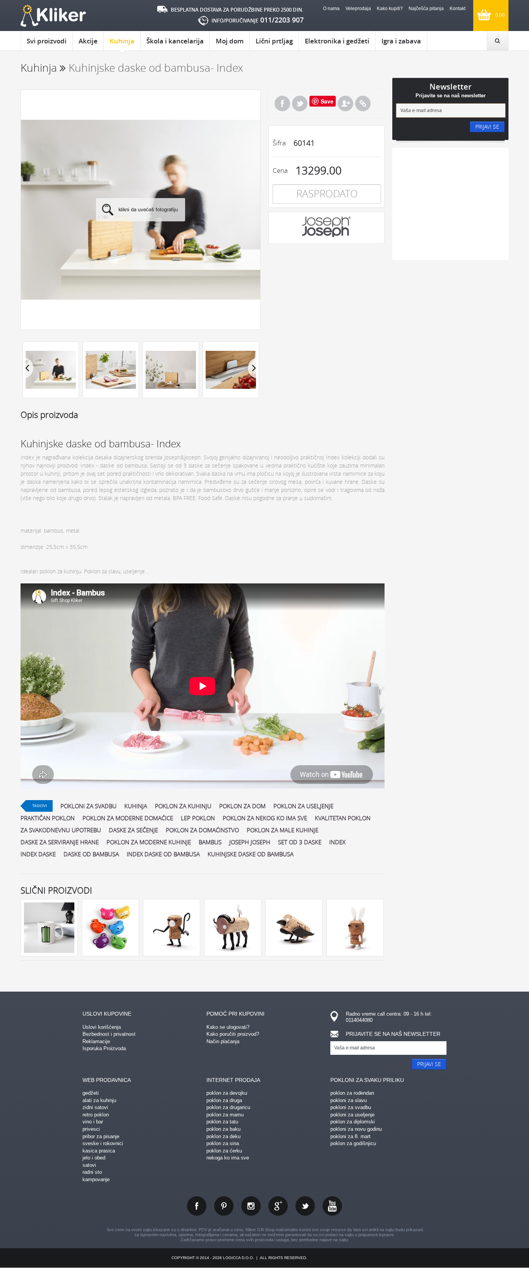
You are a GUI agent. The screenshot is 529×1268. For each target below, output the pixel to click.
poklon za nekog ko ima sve (265, 818)
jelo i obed (93, 1158)
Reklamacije (96, 1041)
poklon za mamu (225, 1115)
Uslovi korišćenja (101, 1027)
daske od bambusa (91, 854)
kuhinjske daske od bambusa (251, 854)
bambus (210, 842)
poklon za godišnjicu (353, 1143)
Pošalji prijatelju (345, 103)
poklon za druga (224, 1100)
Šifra (279, 142)
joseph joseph (249, 842)
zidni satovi (95, 1107)
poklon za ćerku (224, 1151)
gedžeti (90, 1093)
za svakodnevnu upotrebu (61, 830)
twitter (305, 1206)
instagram (251, 1206)
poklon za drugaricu (228, 1107)
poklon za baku (223, 1129)
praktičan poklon (48, 818)
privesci (91, 1129)
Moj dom (230, 40)
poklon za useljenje (303, 806)
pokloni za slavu (348, 1100)
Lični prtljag (274, 40)
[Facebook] (282, 103)
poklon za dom (242, 806)
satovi (89, 1165)
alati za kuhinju (99, 1100)
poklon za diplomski (352, 1122)
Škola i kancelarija (175, 40)
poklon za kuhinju (183, 806)
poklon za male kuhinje (282, 830)
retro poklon (95, 1115)
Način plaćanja (222, 1041)
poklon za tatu (222, 1122)
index (337, 842)
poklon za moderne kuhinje (148, 842)
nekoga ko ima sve (227, 1158)
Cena (280, 170)
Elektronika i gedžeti (337, 40)
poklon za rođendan (352, 1093)
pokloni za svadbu (88, 806)
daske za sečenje (133, 830)
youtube (332, 1206)
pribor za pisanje (100, 1136)
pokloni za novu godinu (356, 1129)
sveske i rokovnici (102, 1143)
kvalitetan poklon (343, 818)
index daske (38, 854)
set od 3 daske (299, 842)
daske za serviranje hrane (60, 842)
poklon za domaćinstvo (202, 830)
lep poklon (198, 818)
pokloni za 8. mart (350, 1136)
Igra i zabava (401, 40)
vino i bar (92, 1122)
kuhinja (135, 806)
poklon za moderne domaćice (127, 818)
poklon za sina (222, 1143)
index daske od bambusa (163, 854)
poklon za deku (223, 1136)
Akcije (88, 40)
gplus (278, 1206)
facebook (196, 1206)
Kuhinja (122, 40)
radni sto (92, 1172)
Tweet (299, 103)
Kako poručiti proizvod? (232, 1034)
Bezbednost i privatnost (109, 1034)
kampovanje (96, 1179)
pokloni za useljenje (352, 1115)
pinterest (224, 1206)
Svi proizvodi (47, 40)
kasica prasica (98, 1151)
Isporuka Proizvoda (104, 1048)
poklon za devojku (226, 1093)
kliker (53, 16)
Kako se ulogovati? (227, 1027)
